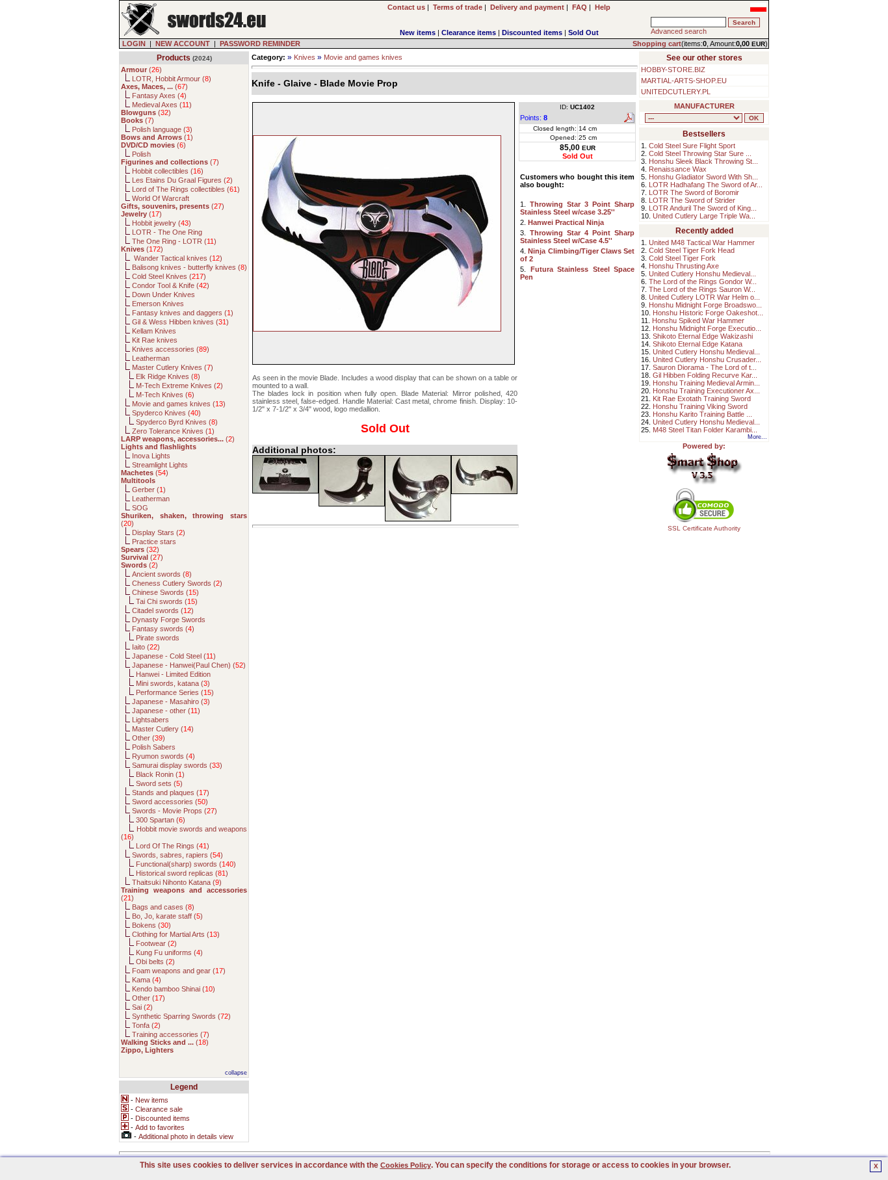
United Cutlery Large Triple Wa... (704, 216)
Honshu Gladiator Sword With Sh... (703, 177)
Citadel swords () (163, 610)
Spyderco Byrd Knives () (177, 422)
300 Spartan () (160, 820)
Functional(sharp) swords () (186, 864)
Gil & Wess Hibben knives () (180, 322)
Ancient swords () (162, 574)
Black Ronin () (160, 774)
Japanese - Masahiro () (171, 701)
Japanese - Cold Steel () (174, 656)
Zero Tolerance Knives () (173, 431)
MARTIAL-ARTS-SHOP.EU (684, 81)
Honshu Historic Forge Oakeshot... (708, 313)
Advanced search (679, 31)
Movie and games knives (363, 57)
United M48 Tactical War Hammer (702, 242)
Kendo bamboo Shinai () (173, 989)
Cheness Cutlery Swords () (177, 583)
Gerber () (149, 489)
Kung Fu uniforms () (169, 952)
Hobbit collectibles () (167, 171)
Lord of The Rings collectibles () (186, 189)
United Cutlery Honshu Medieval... (702, 274)
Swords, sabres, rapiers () (177, 855)
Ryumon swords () (163, 756)
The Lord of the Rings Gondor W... (703, 281)
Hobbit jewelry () (161, 223)
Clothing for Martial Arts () (176, 934)
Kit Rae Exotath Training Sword (702, 398)
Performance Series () (175, 692)
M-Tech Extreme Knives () (179, 385)
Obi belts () (155, 961)
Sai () (142, 1007)
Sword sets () (159, 783)
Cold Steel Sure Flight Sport (692, 146)
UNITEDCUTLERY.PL (676, 92)
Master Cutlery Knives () (172, 367)
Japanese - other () (166, 711)
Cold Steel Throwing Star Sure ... (700, 153)
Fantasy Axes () (159, 95)
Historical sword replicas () (182, 873)
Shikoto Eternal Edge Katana (697, 344)
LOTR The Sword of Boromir (694, 192)
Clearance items (468, 32)
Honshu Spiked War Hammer (698, 320)
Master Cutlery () (163, 729)
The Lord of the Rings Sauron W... (702, 289)
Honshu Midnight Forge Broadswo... (705, 305)
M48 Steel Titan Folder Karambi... (705, 430)
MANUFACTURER (704, 106)
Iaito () (146, 647)
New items (418, 32)
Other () (148, 738)
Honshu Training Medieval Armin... (706, 383)
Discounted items (532, 32)
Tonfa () (146, 1025)
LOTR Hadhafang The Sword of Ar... (706, 185)
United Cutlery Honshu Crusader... (707, 359)
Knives (304, 57)
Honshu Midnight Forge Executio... (707, 328)
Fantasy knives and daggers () (182, 313)
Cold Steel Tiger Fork (682, 258)
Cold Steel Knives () (169, 276)
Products (173, 57)
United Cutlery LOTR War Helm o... (704, 297)
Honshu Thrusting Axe (684, 266)
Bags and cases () (163, 907)
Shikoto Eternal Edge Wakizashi (703, 336)
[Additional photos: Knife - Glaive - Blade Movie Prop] (285, 474)
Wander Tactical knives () (177, 258)
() (141, 69)
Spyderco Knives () (166, 413)
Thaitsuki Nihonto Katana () (177, 882)
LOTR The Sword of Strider (692, 200)
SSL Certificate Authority (704, 528)
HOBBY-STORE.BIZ (673, 69)
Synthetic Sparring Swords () (181, 1016)
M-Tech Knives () (165, 395)
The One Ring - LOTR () (174, 241)
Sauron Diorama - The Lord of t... (705, 367)
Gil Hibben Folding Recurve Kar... (705, 375)
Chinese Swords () (165, 592)
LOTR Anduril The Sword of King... (703, 208)
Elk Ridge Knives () (168, 376)
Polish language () (162, 129)
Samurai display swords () (177, 765)
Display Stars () (158, 532)
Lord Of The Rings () (172, 846)
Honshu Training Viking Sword (700, 406)
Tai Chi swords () (167, 601)
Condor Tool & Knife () (170, 285)
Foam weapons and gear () (179, 971)
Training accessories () (170, 1034)
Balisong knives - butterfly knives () (189, 267)
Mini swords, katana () (173, 683)
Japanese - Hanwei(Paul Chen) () (189, 665)
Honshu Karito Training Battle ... (702, 414)
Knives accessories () (170, 349)
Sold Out (583, 32)
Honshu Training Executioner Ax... (706, 391)
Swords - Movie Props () (174, 811)
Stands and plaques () (170, 792)
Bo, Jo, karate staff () (167, 916)
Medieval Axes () (162, 105)
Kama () (146, 980)
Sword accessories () (170, 802)
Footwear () (156, 943)
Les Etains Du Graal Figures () (182, 180)
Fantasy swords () (163, 629)
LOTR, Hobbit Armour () (171, 79)
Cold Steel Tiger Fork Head (692, 250)
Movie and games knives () (179, 404)
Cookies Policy (405, 1165)
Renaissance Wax (678, 169)
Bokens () (151, 925)
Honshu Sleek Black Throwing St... (703, 161)
